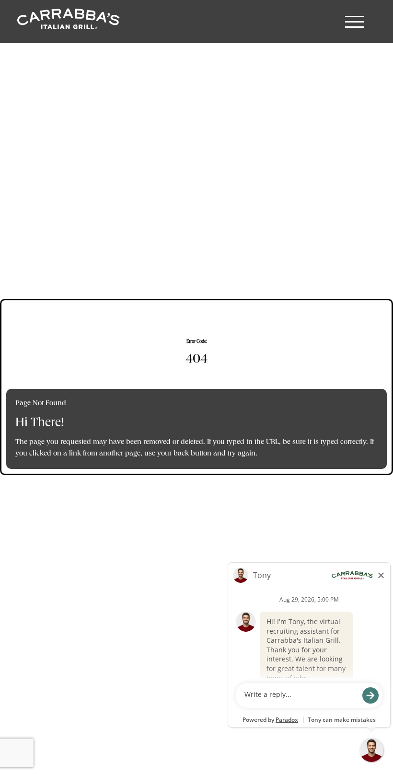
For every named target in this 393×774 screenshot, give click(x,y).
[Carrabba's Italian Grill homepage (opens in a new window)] (67, 21)
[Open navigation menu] (355, 21)
